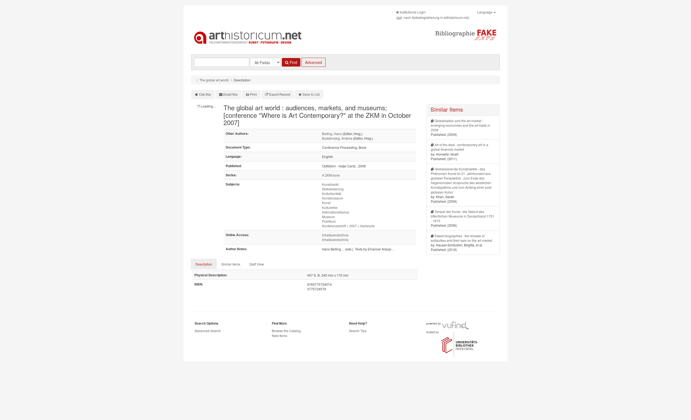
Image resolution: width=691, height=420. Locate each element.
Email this (230, 94)
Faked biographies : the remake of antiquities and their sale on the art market (461, 238)
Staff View (256, 264)
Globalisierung (333, 189)
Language (485, 12)
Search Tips (358, 330)
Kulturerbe (329, 207)
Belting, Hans (332, 133)
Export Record (279, 94)
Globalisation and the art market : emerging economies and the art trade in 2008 (460, 125)
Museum (328, 216)
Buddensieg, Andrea (337, 138)
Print (253, 94)
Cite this (205, 94)
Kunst (326, 202)
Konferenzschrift (334, 225)
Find (293, 62)
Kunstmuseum (332, 198)
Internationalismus (335, 212)
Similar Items (230, 264)
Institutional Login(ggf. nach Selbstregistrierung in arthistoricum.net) (432, 15)
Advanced (313, 62)
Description (203, 264)
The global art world (214, 80)
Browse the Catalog (286, 330)
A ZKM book (331, 175)
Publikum (329, 221)
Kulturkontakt (331, 193)
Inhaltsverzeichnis (335, 235)
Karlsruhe (367, 225)
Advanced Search (208, 330)
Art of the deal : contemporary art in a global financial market (459, 147)
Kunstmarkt (330, 184)
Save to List (311, 94)
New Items (279, 335)
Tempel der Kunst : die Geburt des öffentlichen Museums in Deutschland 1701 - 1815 (462, 216)
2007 (353, 225)
